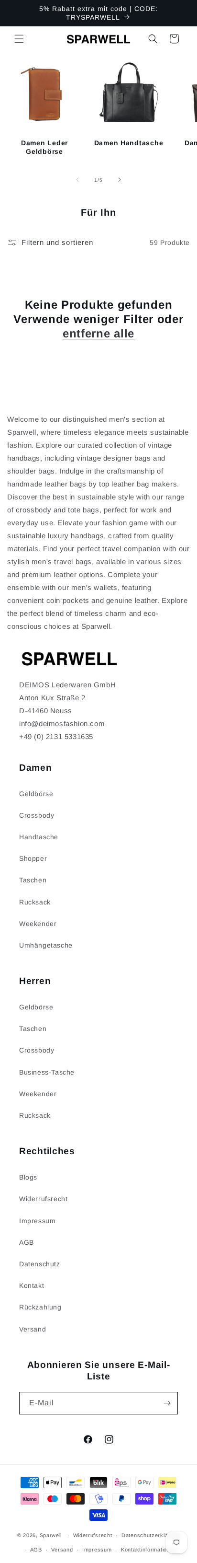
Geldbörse (36, 794)
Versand (32, 1329)
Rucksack (35, 902)
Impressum (37, 1221)
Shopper (33, 858)
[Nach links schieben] (77, 179)
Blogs (28, 1177)
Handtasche (38, 837)
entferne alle (98, 333)
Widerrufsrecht (43, 1199)
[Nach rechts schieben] (119, 179)
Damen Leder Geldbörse (44, 147)
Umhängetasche (46, 945)
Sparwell (51, 1535)
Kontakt (31, 1285)
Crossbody (36, 815)
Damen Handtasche (129, 143)
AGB (26, 1242)
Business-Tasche (47, 1072)
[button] (19, 38)
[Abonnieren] (166, 1403)
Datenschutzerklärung (150, 1535)
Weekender (37, 923)
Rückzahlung (40, 1307)
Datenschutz (39, 1264)
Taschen (32, 880)
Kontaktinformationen (148, 1549)
